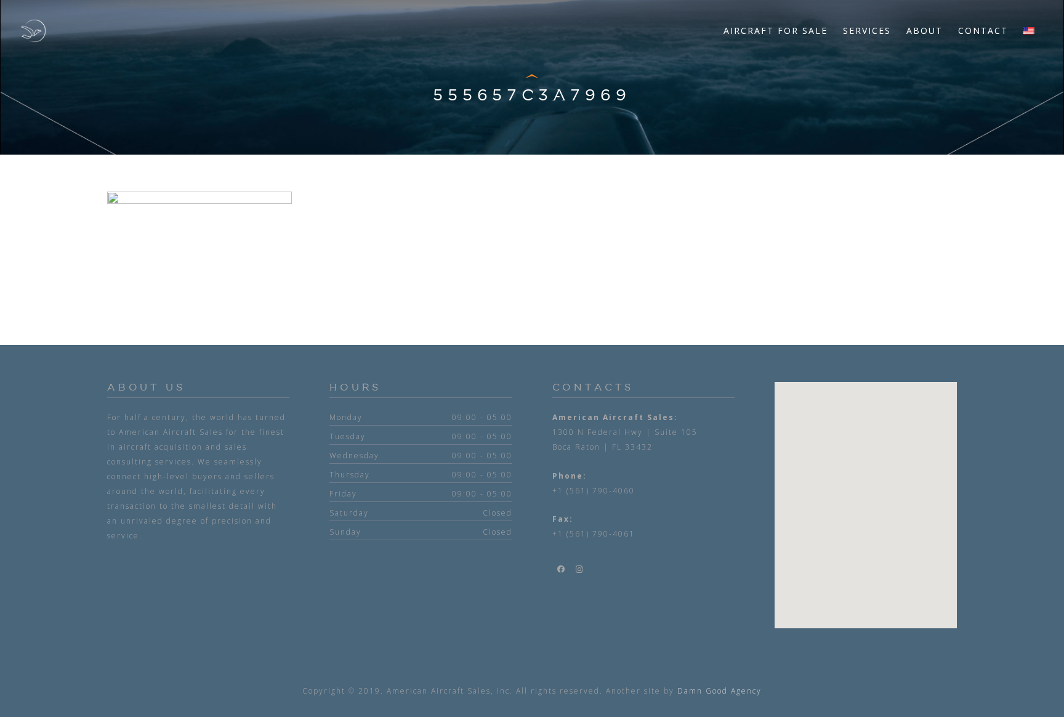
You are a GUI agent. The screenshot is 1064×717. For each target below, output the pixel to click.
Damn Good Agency (719, 691)
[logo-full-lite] (33, 31)
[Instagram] (580, 569)
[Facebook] (561, 569)
